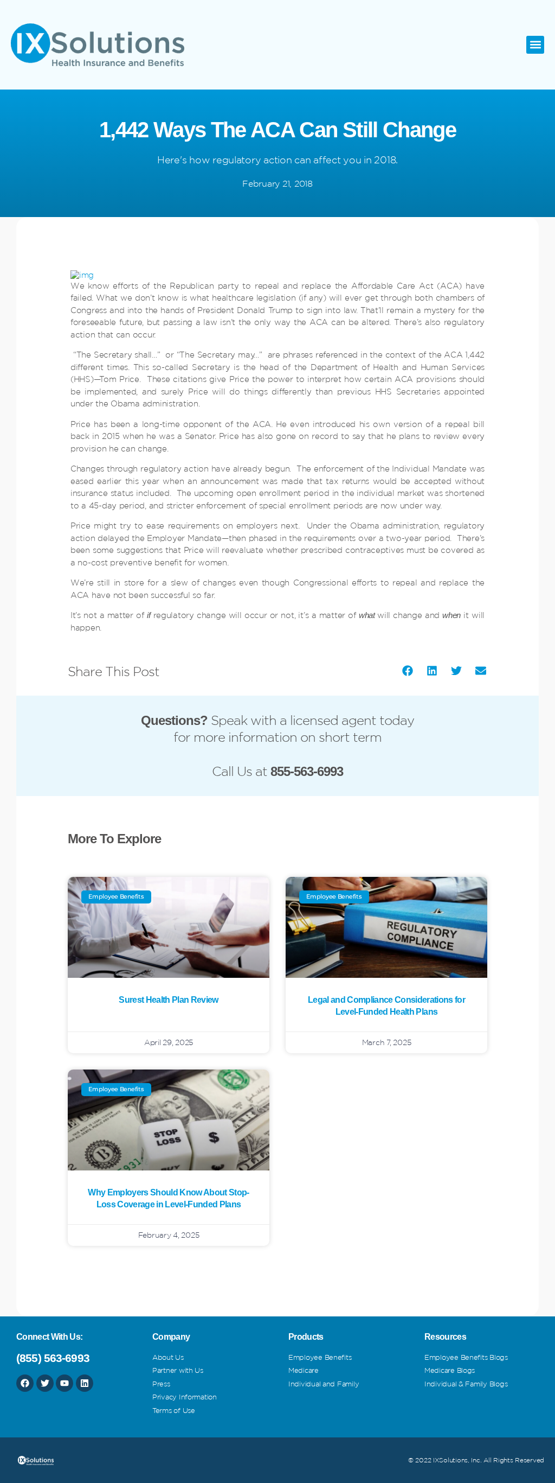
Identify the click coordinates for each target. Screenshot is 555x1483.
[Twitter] (45, 1383)
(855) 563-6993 (52, 1358)
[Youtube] (64, 1383)
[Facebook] (25, 1383)
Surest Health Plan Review (168, 999)
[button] (535, 45)
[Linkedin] (84, 1383)
